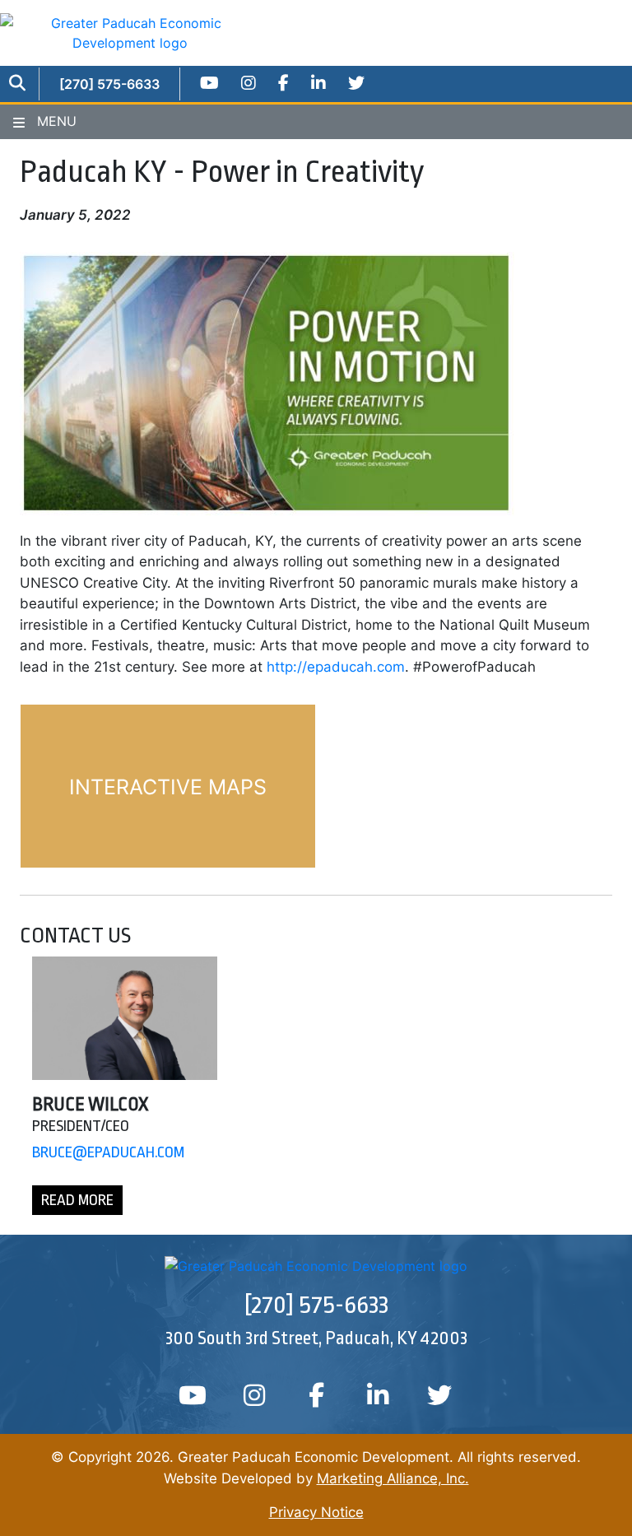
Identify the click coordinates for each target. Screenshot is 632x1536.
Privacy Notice (316, 1512)
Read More (77, 1200)
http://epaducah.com (336, 667)
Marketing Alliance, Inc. (393, 1478)
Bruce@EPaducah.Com (108, 1152)
